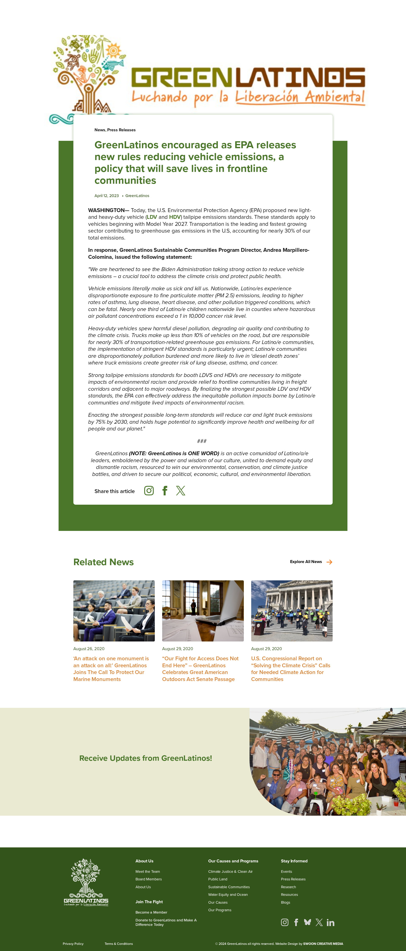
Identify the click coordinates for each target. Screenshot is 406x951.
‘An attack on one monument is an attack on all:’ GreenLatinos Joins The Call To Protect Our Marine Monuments (111, 668)
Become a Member (151, 912)
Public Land (217, 879)
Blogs (285, 902)
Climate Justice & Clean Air (230, 871)
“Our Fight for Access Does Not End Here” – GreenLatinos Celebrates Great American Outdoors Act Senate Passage (200, 668)
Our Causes (218, 902)
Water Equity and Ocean (228, 894)
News (100, 130)
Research (288, 887)
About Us (143, 887)
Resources (289, 894)
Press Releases (121, 130)
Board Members (149, 879)
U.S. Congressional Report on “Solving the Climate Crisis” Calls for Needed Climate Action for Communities (291, 668)
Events (286, 871)
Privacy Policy (73, 944)
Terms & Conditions (119, 944)
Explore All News (306, 561)
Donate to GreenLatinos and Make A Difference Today (166, 922)
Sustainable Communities (229, 887)
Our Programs (219, 910)
